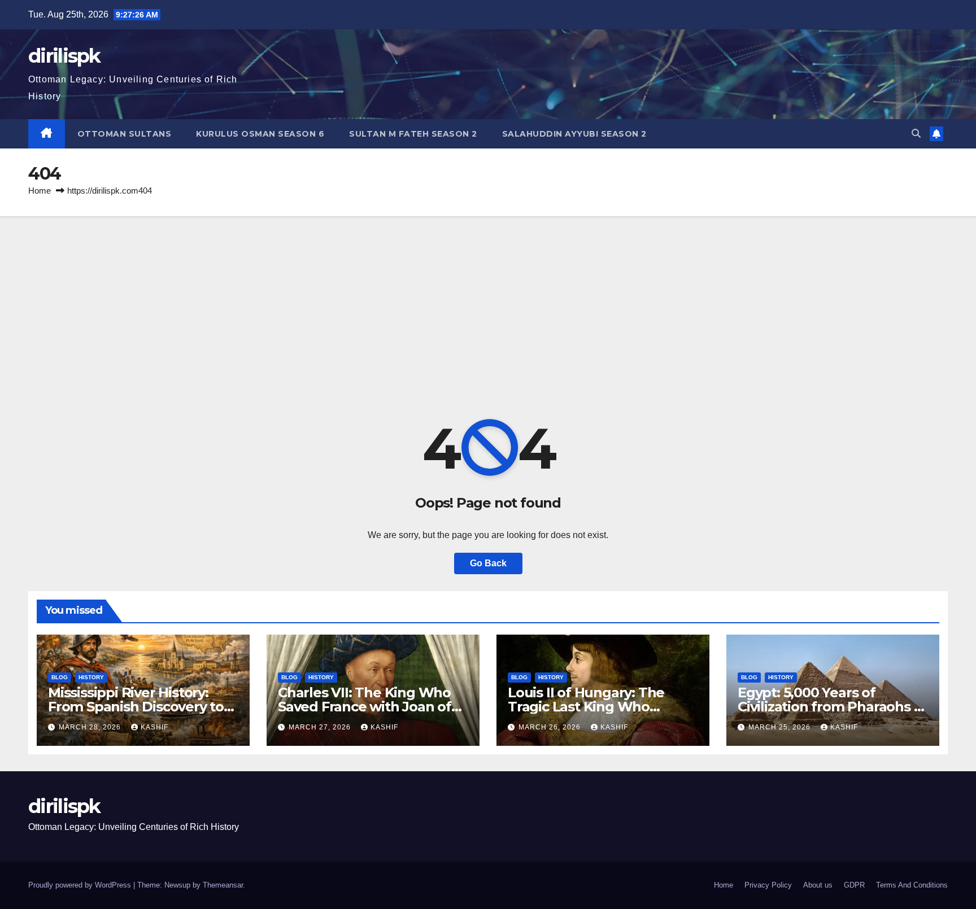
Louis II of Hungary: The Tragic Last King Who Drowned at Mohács (586, 706)
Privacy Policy (768, 885)
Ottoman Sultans (124, 134)
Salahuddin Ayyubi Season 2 (574, 134)
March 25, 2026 (780, 727)
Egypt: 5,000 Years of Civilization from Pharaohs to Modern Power (832, 706)
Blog (59, 677)
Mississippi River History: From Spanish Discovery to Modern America (136, 706)
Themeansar (223, 885)
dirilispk (64, 56)
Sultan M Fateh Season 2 (413, 134)
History (91, 677)
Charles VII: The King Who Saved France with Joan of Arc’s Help (364, 706)
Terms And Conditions (912, 885)
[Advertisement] (488, 301)
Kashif (154, 727)
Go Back (488, 563)
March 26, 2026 (550, 727)
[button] (916, 133)
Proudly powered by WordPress (80, 885)
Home (39, 190)
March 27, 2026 (321, 727)
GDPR (854, 885)
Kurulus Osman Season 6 (260, 134)
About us (818, 885)
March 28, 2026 (91, 727)
